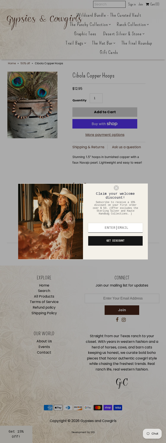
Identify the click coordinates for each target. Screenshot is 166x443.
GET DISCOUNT (115, 240)
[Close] (129, 187)
